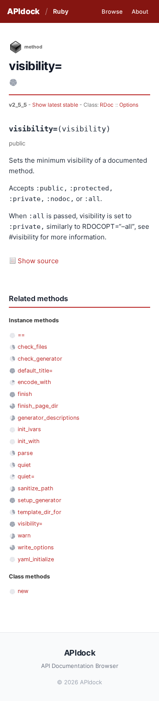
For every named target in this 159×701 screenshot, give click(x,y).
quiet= (26, 476)
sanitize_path (35, 488)
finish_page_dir (38, 406)
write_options (36, 547)
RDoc (107, 104)
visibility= (30, 523)
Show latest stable (56, 104)
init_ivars (29, 429)
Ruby (60, 11)
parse (25, 453)
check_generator (40, 358)
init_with (29, 441)
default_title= (35, 370)
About (140, 11)
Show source (38, 261)
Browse (112, 11)
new (23, 591)
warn (24, 535)
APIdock (23, 11)
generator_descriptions (49, 417)
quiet (24, 465)
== (21, 335)
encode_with (34, 382)
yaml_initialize (36, 559)
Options (128, 104)
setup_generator (39, 500)
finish (25, 394)
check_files (32, 346)
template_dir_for (39, 512)
